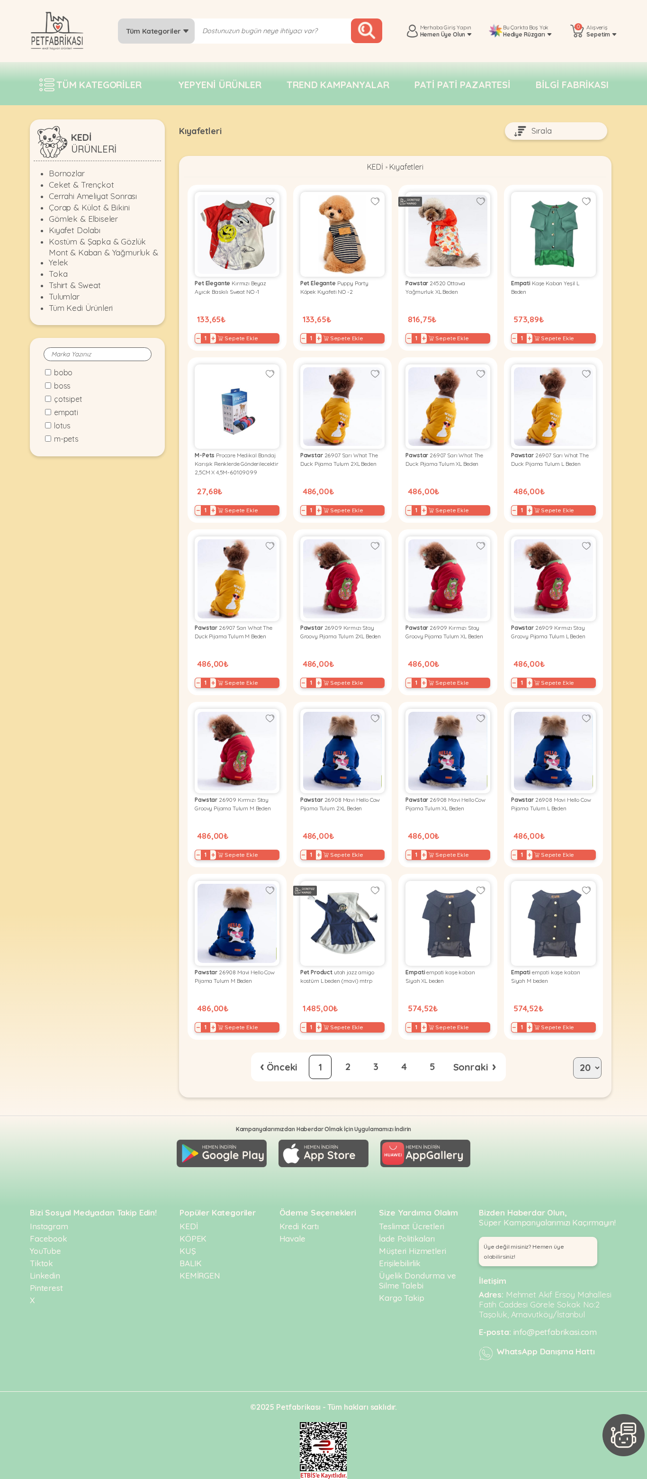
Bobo (63, 372)
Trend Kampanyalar (338, 85)
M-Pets (66, 439)
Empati (66, 412)
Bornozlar (67, 173)
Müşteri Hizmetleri (412, 1251)
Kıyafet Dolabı (74, 230)
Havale (292, 1238)
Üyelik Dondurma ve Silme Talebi (417, 1280)
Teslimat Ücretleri (411, 1226)
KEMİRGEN (200, 1275)
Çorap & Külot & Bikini (89, 207)
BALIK (191, 1263)
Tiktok (41, 1263)
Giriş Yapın (457, 27)
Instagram (49, 1226)
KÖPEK (193, 1238)
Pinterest (46, 1288)
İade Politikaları (406, 1238)
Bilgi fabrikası (572, 85)
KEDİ (375, 167)
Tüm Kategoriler (154, 31)
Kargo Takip (401, 1298)
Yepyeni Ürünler (219, 85)
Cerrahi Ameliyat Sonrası (93, 196)
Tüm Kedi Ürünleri (81, 308)
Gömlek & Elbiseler (83, 219)
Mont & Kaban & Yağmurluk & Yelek (103, 257)
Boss (62, 385)
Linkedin (45, 1275)
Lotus (62, 425)
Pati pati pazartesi (462, 85)
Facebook (48, 1238)
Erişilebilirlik (400, 1263)
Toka (58, 274)
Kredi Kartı (299, 1226)
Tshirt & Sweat (75, 285)
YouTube (45, 1251)
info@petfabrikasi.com (555, 1332)
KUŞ (188, 1251)
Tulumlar (64, 296)
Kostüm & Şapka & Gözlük (97, 241)
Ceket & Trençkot (81, 185)
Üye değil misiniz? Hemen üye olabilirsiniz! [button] (524, 1251)
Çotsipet (68, 399)
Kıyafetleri (406, 167)
